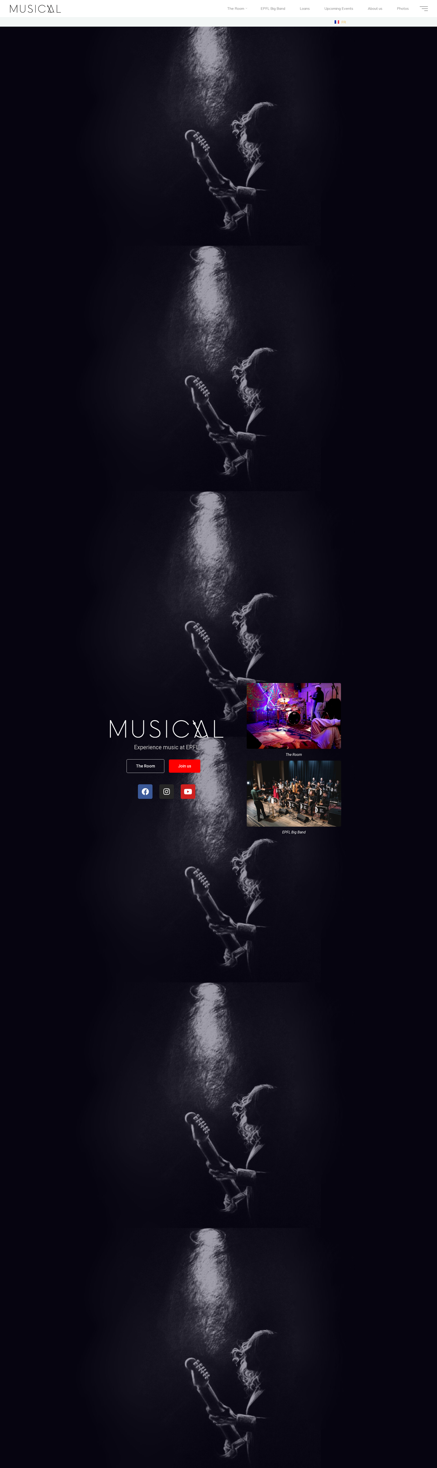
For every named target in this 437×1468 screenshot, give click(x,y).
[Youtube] (188, 791)
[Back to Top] (419, 1450)
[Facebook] (145, 791)
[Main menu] (424, 8)
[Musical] (35, 8)
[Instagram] (166, 791)
